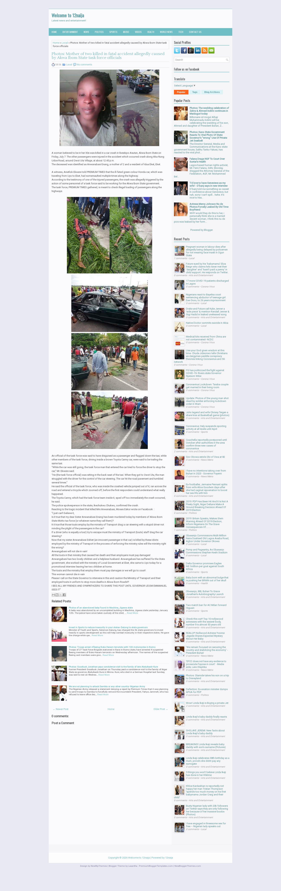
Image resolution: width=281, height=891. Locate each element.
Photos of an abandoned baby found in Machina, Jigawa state (101, 607)
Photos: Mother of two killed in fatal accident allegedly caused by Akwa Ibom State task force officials (108, 56)
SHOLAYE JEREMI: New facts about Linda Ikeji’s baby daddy (205, 732)
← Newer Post (60, 709)
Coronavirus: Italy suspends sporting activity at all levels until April (206, 427)
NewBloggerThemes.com (188, 866)
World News (166, 31)
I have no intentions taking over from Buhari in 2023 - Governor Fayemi (206, 472)
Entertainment (70, 31)
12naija (169, 857)
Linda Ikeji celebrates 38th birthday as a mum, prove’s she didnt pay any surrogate (207, 761)
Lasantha (132, 866)
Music (126, 31)
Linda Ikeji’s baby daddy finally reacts (206, 716)
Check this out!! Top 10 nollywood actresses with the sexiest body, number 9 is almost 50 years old (204, 621)
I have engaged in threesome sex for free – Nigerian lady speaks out (206, 825)
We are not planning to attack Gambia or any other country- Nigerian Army (107, 686)
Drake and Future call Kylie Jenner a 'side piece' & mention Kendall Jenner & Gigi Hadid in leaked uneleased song (207, 311)
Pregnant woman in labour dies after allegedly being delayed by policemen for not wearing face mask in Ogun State (207, 251)
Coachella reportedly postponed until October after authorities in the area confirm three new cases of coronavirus (206, 444)
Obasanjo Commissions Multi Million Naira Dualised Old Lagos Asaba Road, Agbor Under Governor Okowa (207, 538)
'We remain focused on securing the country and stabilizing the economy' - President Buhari (207, 650)
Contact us (195, 31)
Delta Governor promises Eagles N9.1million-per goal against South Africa (205, 566)
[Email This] (53, 595)
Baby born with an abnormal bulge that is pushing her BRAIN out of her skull (207, 579)
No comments (84, 64)
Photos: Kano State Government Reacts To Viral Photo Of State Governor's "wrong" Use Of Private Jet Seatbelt (208, 136)
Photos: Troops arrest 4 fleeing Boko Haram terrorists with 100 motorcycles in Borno (112, 647)
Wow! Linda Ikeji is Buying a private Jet (207, 703)
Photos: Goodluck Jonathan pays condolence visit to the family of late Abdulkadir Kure (113, 666)
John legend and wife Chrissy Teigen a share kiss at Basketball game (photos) (207, 414)
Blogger (208, 229)
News (86, 31)
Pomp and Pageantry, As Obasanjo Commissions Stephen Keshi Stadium (206, 551)
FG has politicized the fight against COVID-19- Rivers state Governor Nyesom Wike (205, 373)
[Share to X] (61, 595)
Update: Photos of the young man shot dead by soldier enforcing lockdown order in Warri (207, 401)
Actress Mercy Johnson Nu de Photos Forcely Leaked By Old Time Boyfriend (209, 206)
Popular (181, 92)
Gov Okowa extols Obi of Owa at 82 (205, 456)
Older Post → (160, 709)
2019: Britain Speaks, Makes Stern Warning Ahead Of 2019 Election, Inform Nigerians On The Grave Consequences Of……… (204, 522)
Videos (138, 31)
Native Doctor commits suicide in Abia (207, 322)
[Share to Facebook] (64, 595)
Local (65, 42)
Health (150, 31)
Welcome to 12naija (68, 15)
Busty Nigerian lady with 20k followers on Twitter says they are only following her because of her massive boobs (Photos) (207, 810)
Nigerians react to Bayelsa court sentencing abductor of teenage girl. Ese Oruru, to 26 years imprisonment (206, 297)
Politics (99, 31)
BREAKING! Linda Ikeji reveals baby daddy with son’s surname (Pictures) (206, 746)
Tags (194, 92)
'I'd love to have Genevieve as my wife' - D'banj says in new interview (209, 184)
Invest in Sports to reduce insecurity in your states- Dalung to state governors (108, 627)
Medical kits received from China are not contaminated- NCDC (206, 338)
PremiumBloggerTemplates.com (156, 866)
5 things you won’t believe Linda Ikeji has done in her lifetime (206, 773)
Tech (180, 31)
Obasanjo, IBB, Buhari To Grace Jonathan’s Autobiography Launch (205, 593)
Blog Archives (212, 92)
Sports (113, 31)
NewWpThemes (99, 866)
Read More (132, 613)
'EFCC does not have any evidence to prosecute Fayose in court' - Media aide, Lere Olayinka (206, 664)
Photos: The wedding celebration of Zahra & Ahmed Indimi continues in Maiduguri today (209, 110)
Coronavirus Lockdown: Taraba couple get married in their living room (207, 386)
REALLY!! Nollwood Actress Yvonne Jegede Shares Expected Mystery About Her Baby (205, 636)
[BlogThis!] (57, 595)
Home (54, 31)
